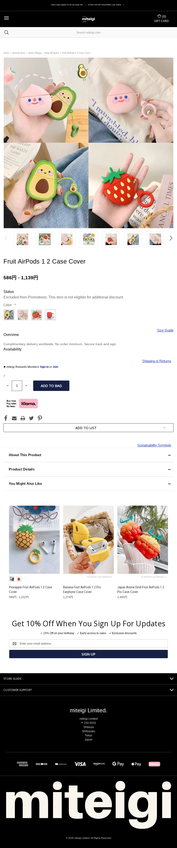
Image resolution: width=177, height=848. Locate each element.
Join (55, 367)
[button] (88, 455)
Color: (8, 305)
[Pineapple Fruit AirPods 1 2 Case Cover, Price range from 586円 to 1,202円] (34, 540)
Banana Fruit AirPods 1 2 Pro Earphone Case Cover (82, 589)
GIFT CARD (161, 21)
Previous (6, 239)
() (163, 16)
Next (171, 239)
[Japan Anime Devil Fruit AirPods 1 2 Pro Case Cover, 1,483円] (142, 540)
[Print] (23, 418)
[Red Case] (19, 579)
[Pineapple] (12, 579)
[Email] (14, 418)
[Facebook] (5, 418)
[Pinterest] (40, 418)
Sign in (44, 367)
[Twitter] (31, 418)
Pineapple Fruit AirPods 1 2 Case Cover (30, 589)
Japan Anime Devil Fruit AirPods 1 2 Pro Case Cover (140, 589)
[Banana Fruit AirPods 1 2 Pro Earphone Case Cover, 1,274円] (88, 540)
